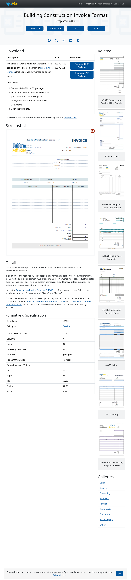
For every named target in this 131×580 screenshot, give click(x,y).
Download (35, 28)
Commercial (105, 509)
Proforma (104, 498)
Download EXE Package (82, 66)
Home (81, 3)
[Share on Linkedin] (70, 40)
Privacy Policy (59, 575)
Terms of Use (70, 117)
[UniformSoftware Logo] (14, 3)
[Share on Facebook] (49, 40)
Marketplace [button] (104, 3)
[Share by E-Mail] (63, 40)
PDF (96, 28)
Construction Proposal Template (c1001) (45, 301)
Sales (102, 482)
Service (66, 326)
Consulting (105, 493)
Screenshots (55, 28)
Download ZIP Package (82, 75)
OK (119, 573)
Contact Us (119, 3)
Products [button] (90, 3)
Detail (76, 28)
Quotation (105, 514)
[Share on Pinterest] (93, 131)
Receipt (103, 503)
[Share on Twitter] (56, 40)
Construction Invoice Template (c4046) (34, 290)
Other (103, 524)
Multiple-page (106, 519)
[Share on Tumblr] (77, 40)
